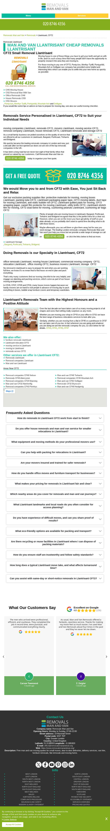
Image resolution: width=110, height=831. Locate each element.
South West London (31, 779)
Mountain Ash (44, 103)
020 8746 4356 (15, 158)
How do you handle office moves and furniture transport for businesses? (53, 473)
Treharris (26, 244)
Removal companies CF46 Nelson (21, 375)
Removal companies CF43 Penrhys (21, 386)
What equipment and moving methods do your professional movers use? (53, 442)
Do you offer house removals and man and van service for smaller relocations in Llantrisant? (53, 430)
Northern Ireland (31, 797)
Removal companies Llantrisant (19, 360)
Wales (31, 794)
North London (81, 774)
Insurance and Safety (31, 802)
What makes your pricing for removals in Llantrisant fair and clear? (53, 483)
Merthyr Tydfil (20, 103)
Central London (81, 779)
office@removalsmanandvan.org (58, 745)
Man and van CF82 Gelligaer (69, 381)
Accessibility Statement (81, 799)
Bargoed (8, 244)
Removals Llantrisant (15, 358)
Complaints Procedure (31, 799)
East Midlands (31, 784)
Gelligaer (58, 103)
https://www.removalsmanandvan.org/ (57, 748)
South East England (31, 789)
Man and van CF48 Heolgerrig (70, 386)
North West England (81, 787)
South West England (81, 789)
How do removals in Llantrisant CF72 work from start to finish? (53, 418)
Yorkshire (81, 792)
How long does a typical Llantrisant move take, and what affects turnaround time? (53, 566)
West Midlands (31, 792)
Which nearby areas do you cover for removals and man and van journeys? (53, 494)
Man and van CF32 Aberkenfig (19, 384)
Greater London (81, 782)
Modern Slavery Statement (31, 805)
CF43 (48, 328)
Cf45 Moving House (14, 90)
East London (31, 777)
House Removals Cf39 (16, 98)
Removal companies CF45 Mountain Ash (75, 378)
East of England (81, 784)
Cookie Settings (10, 819)
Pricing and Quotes (81, 805)
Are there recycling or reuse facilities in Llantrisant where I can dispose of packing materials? (53, 543)
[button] (3, 657)
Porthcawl (17, 244)
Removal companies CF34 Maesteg (21, 381)
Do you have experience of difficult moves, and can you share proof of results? (53, 519)
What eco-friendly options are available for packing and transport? (53, 531)
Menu (28, 15)
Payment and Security (81, 797)
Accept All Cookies (13, 824)
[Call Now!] (55, 23)
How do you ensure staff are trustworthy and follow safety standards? (53, 554)
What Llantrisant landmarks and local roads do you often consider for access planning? (53, 506)
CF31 (54, 328)
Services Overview (81, 802)
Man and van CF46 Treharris (69, 375)
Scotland (81, 794)
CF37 (66, 328)
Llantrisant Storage (14, 242)
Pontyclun (8, 103)
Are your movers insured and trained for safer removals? (53, 462)
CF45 (60, 328)
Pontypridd (32, 103)
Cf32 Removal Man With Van (18, 92)
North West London (31, 782)
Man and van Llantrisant (16, 363)
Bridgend (35, 244)
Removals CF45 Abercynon (18, 378)
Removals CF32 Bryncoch (69, 384)
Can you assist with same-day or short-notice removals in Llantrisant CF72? (53, 578)
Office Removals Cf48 (15, 95)
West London (31, 774)
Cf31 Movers (11, 101)
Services (82, 15)
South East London (81, 777)
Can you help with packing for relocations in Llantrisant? (53, 452)
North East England (31, 787)
